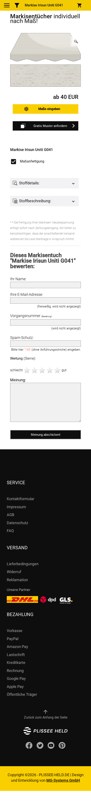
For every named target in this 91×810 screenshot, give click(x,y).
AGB (10, 514)
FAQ (10, 530)
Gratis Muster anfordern (50, 126)
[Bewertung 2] (34, 370)
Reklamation (17, 580)
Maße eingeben (49, 109)
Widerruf (14, 571)
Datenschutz (17, 523)
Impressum (16, 507)
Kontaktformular (20, 499)
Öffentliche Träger (22, 694)
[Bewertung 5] (57, 370)
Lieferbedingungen (23, 564)
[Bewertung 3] (42, 370)
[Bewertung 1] (26, 370)
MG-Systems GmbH (63, 780)
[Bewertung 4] (49, 370)
